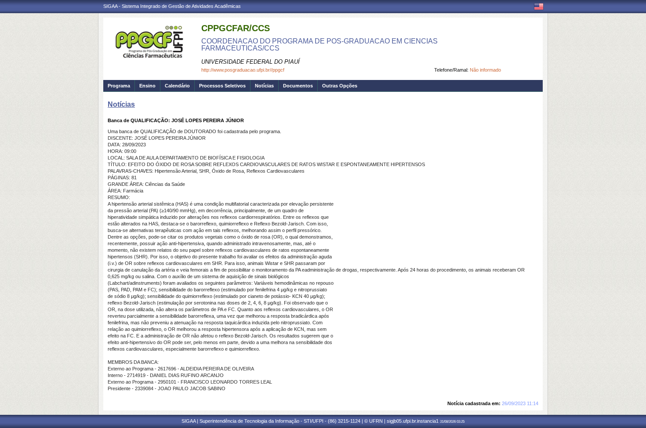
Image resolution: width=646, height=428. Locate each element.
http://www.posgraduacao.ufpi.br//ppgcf (242, 70)
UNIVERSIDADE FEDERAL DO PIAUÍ (250, 61)
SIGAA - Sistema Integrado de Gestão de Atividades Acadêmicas (172, 6)
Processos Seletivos (222, 85)
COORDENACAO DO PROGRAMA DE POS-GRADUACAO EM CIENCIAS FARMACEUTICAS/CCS (319, 44)
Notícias (264, 85)
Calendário (177, 85)
